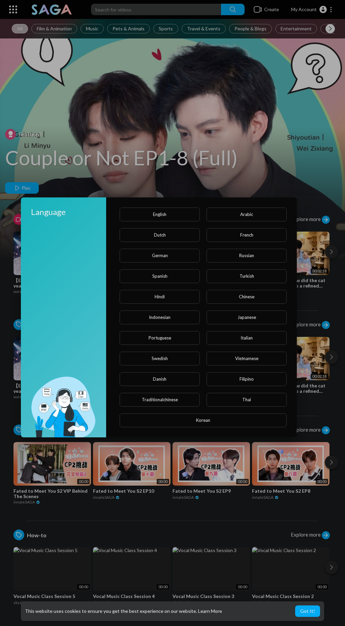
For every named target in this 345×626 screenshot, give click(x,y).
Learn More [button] (210, 611)
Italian (247, 338)
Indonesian (159, 317)
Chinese (246, 296)
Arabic (246, 214)
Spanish (159, 276)
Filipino (247, 379)
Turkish (247, 276)
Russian (246, 255)
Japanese (247, 317)
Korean (203, 420)
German (160, 255)
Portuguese (160, 338)
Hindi (160, 296)
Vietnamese (246, 358)
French (246, 235)
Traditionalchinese (160, 399)
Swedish (160, 358)
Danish (159, 379)
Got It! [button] (307, 611)
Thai (246, 399)
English (159, 214)
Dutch (160, 235)
